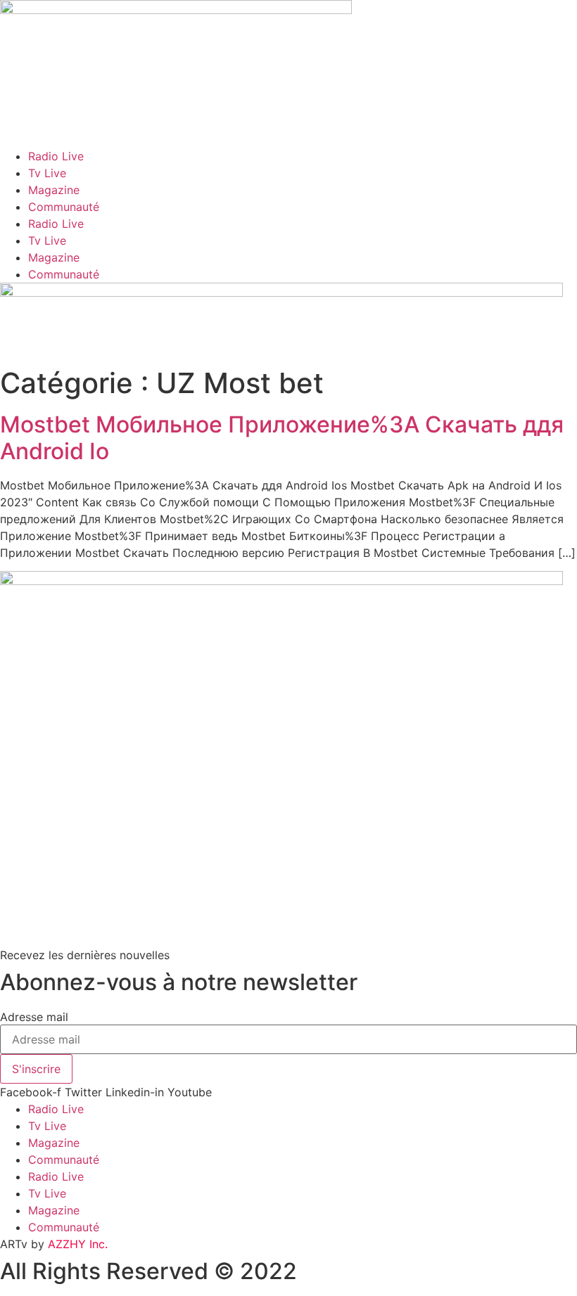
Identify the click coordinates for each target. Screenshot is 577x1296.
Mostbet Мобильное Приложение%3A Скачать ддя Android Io (282, 438)
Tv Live (47, 173)
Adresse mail (34, 1016)
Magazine (54, 190)
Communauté (63, 207)
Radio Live (56, 156)
